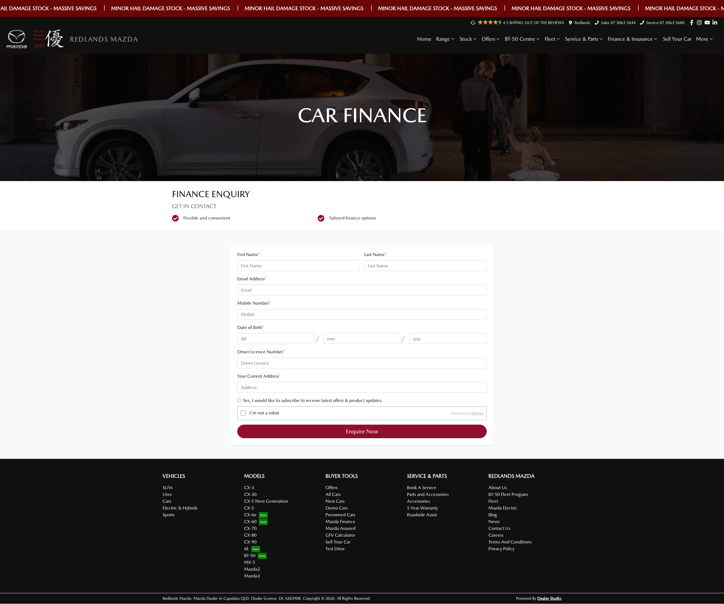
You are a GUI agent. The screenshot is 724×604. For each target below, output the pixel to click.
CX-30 (250, 494)
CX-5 (249, 508)
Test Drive (335, 548)
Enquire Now (362, 431)
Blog (492, 514)
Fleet (550, 39)
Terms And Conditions (510, 542)
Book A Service (421, 487)
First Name (248, 254)
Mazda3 (252, 576)
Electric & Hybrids (180, 508)
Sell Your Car (677, 39)
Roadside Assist (422, 514)
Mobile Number (254, 303)
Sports (168, 514)
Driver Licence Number (261, 351)
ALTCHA (477, 413)
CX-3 (249, 487)
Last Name (375, 254)
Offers (488, 39)
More (702, 39)
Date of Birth (250, 327)
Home (424, 39)
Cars (167, 501)
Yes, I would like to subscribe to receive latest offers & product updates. (313, 400)
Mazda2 (252, 569)
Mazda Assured (340, 528)
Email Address (251, 278)
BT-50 (249, 555)
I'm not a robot (264, 413)
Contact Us (499, 528)
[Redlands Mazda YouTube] (708, 22)
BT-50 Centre (520, 39)
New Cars (335, 501)
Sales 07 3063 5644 (618, 22)
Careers (495, 535)
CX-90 (250, 542)
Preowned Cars (340, 514)
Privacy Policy (501, 548)
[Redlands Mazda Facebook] (693, 22)
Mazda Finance (340, 521)
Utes (167, 494)
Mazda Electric (502, 508)
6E (246, 548)
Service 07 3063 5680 (665, 22)
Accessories (418, 501)
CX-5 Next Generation (266, 501)
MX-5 (249, 562)
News (493, 521)
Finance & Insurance (630, 39)
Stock (466, 39)
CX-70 (250, 528)
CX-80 (250, 535)
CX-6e (250, 514)
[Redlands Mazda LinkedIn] (716, 22)
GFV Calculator (340, 535)
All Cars (333, 494)
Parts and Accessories (428, 494)
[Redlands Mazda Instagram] (700, 22)
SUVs (168, 487)
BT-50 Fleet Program (508, 494)
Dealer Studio (549, 598)
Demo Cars (337, 508)
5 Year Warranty (422, 508)
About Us (497, 487)
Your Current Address (259, 376)
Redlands (582, 22)
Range (443, 39)
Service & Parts (581, 39)
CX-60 (250, 521)
